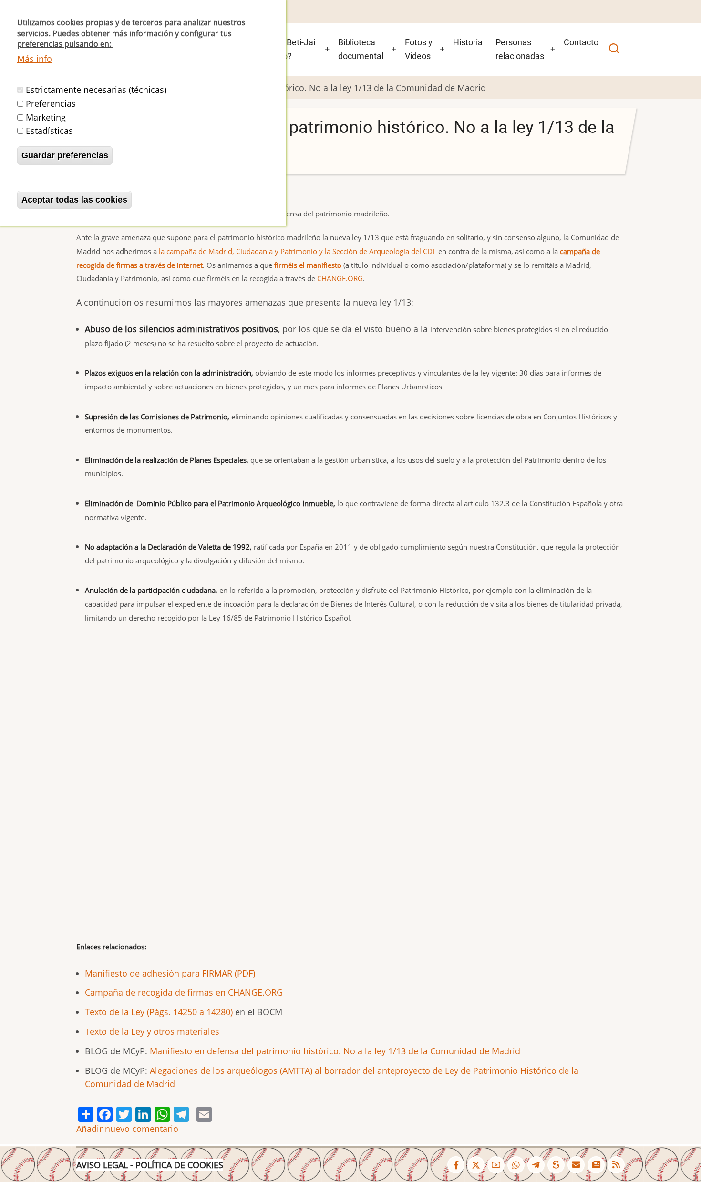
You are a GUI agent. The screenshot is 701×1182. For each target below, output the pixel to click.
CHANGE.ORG (340, 278)
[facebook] (455, 1164)
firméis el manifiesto (307, 265)
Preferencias (51, 103)
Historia (468, 42)
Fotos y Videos (419, 49)
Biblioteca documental (360, 49)
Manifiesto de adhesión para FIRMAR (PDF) (170, 973)
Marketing (46, 116)
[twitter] (476, 1164)
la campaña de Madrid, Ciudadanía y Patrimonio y (242, 251)
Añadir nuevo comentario (127, 1128)
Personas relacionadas (519, 49)
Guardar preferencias (64, 155)
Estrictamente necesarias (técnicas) (96, 89)
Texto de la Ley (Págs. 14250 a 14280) (159, 1012)
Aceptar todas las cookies (74, 199)
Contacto (581, 42)
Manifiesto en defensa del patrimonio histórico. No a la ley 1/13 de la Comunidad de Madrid (335, 1051)
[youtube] (496, 1164)
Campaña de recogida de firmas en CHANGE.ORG (184, 992)
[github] (516, 1164)
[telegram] (536, 1164)
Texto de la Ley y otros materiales (152, 1031)
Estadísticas (49, 130)
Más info (34, 58)
